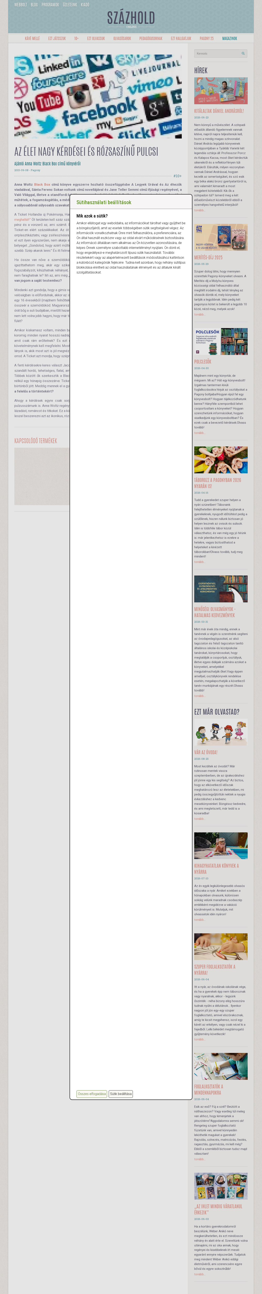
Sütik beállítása (121, 1094)
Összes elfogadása (92, 1094)
